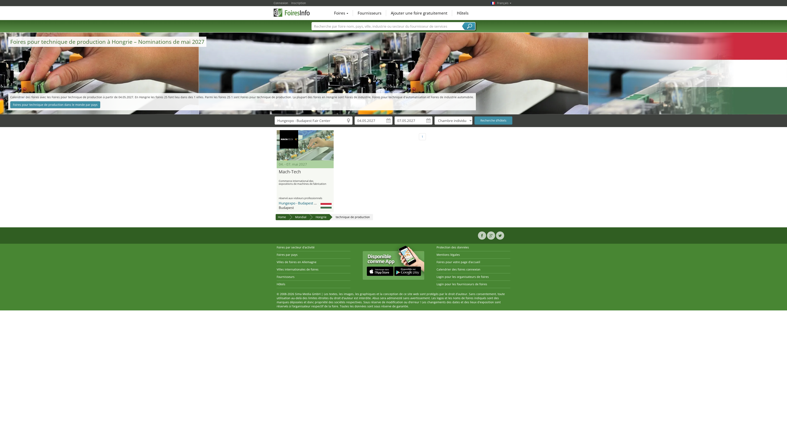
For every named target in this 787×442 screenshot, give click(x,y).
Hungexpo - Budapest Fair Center (305, 203)
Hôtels (463, 13)
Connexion (281, 3)
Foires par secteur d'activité (296, 247)
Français (503, 3)
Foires (340, 13)
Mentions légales (448, 255)
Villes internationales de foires (297, 269)
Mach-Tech (290, 172)
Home (282, 217)
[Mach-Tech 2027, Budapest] (305, 145)
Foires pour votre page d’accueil (458, 262)
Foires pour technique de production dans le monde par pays (55, 105)
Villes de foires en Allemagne (296, 262)
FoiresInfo (294, 13)
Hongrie (321, 217)
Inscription (298, 3)
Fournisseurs (369, 13)
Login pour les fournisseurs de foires (462, 284)
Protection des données (453, 247)
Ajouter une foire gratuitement (419, 13)
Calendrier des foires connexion (458, 269)
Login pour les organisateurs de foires (463, 277)
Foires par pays (287, 255)
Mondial (300, 217)
